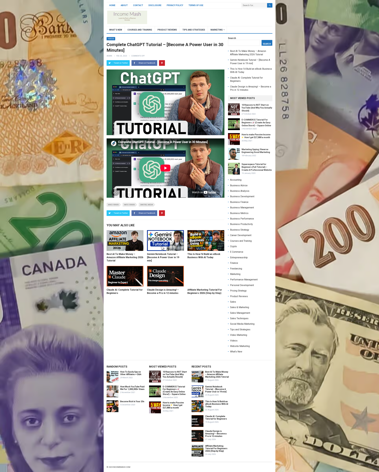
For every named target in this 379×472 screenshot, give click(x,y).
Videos (111, 39)
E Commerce (236, 251)
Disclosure (154, 5)
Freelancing (236, 268)
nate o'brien (129, 205)
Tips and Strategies (193, 30)
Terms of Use (195, 5)
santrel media (146, 205)
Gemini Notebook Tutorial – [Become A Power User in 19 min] (163, 257)
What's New (236, 351)
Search (232, 38)
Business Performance (242, 218)
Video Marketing (238, 335)
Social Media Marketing (242, 323)
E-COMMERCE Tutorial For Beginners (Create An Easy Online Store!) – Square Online (256, 123)
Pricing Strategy (238, 290)
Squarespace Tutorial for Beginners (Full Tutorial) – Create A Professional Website (257, 167)
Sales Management (240, 313)
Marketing (217, 30)
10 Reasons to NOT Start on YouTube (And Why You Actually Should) (257, 108)
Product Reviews (167, 30)
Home (112, 5)
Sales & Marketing (239, 307)
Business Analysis (239, 191)
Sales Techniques (239, 318)
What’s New (115, 30)
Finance (234, 263)
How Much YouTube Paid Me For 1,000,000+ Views (132, 387)
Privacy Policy (175, 5)
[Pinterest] (162, 63)
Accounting (235, 179)
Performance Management (244, 279)
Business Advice (239, 185)
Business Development (242, 196)
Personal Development (242, 285)
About (124, 5)
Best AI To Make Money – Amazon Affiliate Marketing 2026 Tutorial (125, 257)
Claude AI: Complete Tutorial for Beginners (216, 417)
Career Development (240, 235)
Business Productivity (241, 224)
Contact (138, 5)
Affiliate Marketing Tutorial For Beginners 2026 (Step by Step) (216, 448)
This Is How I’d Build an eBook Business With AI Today (216, 404)
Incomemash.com (121, 467)
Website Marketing (240, 346)
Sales (233, 301)
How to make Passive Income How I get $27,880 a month (173, 405)
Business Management (242, 207)
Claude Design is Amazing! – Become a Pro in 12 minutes (216, 433)
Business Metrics (239, 213)
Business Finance (239, 202)
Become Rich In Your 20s (132, 401)
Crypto (233, 246)
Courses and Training (139, 30)
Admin (109, 56)
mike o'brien (113, 205)
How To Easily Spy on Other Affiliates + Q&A (130, 373)
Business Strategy (239, 229)
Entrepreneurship (239, 257)
